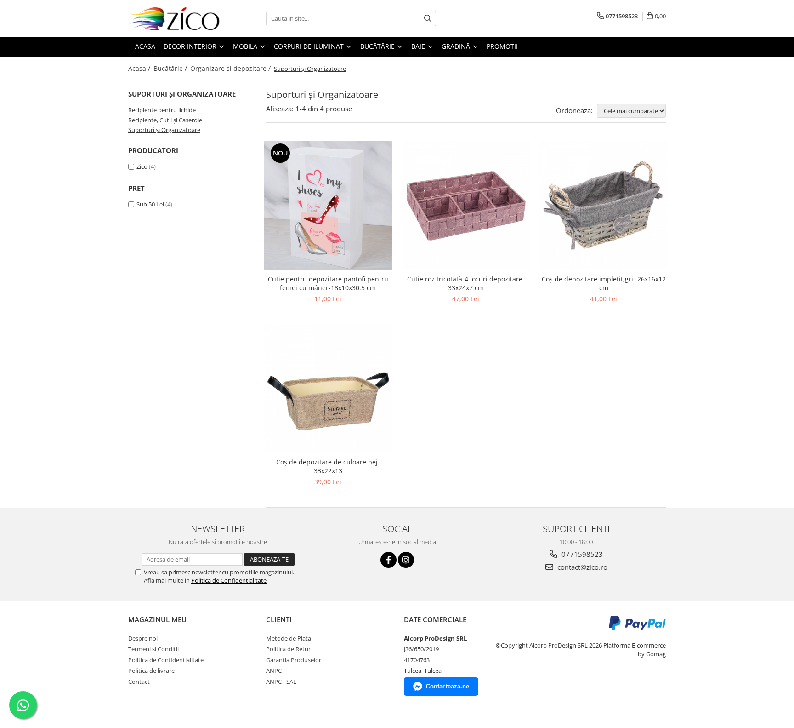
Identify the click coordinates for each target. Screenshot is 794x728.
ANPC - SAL (281, 681)
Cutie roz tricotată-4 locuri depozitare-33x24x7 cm (466, 283)
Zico (141, 166)
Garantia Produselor (293, 660)
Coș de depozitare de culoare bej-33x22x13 (328, 466)
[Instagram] (406, 560)
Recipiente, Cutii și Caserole (165, 120)
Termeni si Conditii (153, 649)
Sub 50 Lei (150, 204)
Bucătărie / (171, 68)
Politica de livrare (151, 670)
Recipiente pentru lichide (162, 110)
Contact (139, 681)
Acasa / (140, 68)
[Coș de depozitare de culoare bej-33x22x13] (328, 388)
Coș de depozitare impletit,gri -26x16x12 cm (604, 283)
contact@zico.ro (581, 567)
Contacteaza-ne (447, 686)
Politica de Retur (288, 649)
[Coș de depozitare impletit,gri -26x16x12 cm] (603, 205)
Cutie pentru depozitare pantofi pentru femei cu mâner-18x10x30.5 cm (328, 283)
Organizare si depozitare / (231, 68)
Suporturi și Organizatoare (164, 130)
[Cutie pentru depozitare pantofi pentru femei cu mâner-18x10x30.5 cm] (328, 205)
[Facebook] (388, 560)
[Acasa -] (174, 18)
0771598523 (581, 554)
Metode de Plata (288, 638)
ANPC (274, 670)
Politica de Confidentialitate (229, 580)
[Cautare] (428, 18)
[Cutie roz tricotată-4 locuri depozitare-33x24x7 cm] (466, 205)
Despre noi (143, 638)
